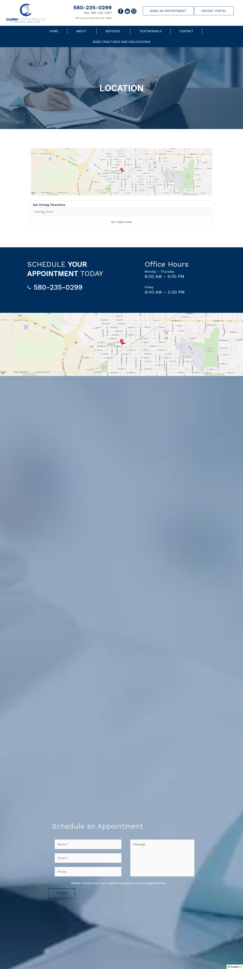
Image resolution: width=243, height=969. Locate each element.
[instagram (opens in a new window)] (134, 11)
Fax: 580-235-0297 (98, 13)
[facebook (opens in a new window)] (121, 11)
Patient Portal (214, 11)
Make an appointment (168, 11)
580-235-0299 (92, 7)
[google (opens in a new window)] (128, 11)
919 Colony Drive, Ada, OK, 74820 (93, 18)
